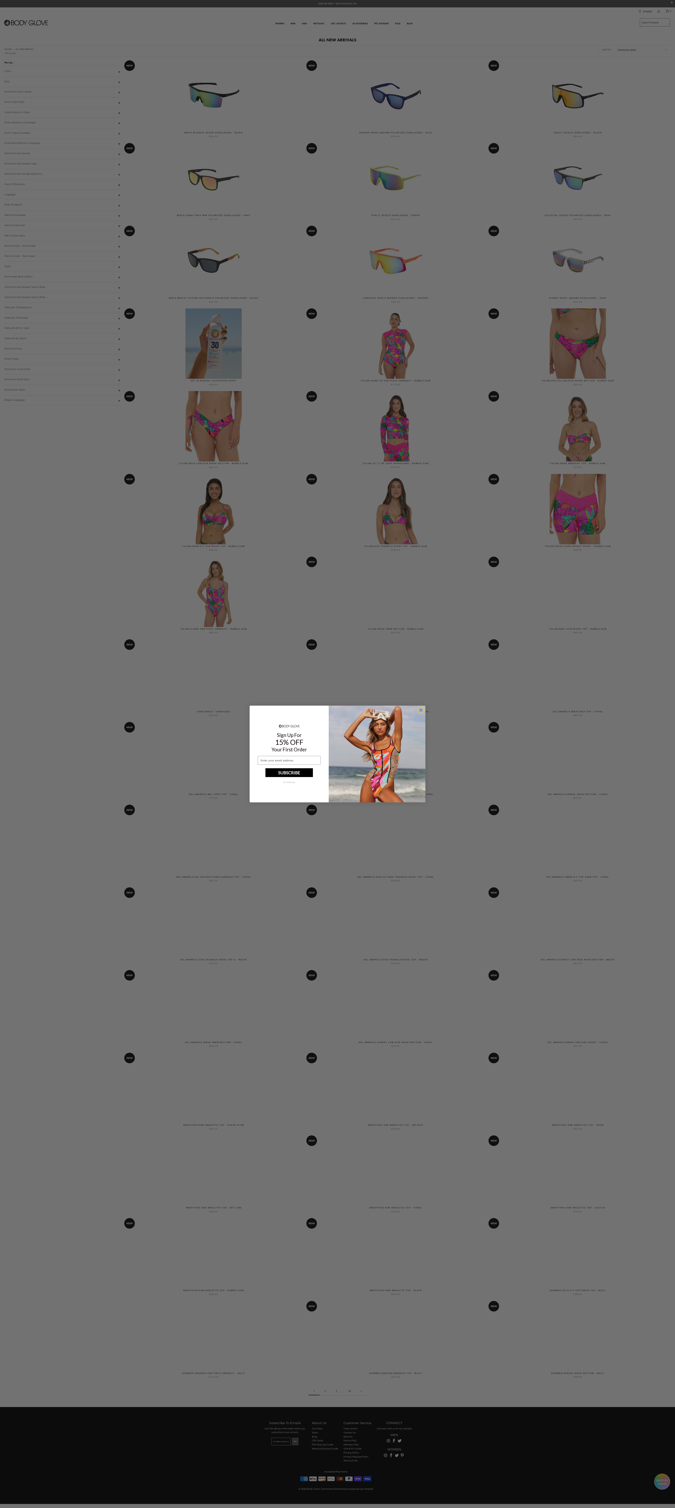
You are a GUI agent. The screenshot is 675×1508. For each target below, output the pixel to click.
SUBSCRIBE (289, 772)
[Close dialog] (421, 710)
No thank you (289, 782)
